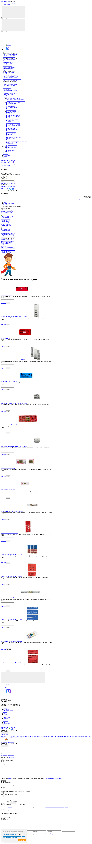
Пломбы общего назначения (13, 102)
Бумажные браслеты (11, 126)
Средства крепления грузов (10, 84)
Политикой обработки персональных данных (56, 807)
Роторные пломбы (7, 63)
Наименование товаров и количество (10, 800)
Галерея (5, 156)
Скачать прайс (4, 179)
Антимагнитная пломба (6, 295)
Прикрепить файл (5, 803)
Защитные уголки (10, 138)
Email (2, 796)
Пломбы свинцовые (8, 64)
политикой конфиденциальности (11, 834)
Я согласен (22, 840)
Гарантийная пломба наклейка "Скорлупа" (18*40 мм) (14, 403)
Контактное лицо (5, 801)
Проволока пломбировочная (10, 90)
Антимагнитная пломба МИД (8, 468)
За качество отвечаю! (6, 173)
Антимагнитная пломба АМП (8, 338)
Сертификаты (6, 155)
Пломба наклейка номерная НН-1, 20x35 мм (11, 554)
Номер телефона (5, 794)
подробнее (3, 303)
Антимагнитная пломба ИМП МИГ (9, 424)
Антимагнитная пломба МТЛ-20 (9, 381)
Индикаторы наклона (11, 142)
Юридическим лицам (11, 147)
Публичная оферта (17, 737)
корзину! (11, 757)
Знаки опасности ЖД (8, 94)
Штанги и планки (10, 133)
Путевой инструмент (8, 86)
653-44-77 (5, 162)
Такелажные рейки (11, 132)
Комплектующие (10, 139)
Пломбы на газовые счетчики (10, 76)
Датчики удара (10, 143)
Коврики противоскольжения (13, 137)
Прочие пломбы (7, 70)
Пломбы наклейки (8, 73)
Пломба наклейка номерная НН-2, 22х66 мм (11, 576)
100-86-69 (5, 160)
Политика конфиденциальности (23, 736)
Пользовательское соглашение (8, 736)
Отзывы (8, 148)
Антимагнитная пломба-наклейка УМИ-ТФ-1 (12, 511)
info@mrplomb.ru (5, 194)
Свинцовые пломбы (11, 110)
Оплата (5, 152)
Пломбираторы (7, 88)
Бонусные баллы (10, 150)
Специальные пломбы (11, 111)
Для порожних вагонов (9, 57)
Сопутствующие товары (12, 119)
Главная (5, 51)
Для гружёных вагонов (9, 55)
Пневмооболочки (10, 136)
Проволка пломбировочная (13, 123)
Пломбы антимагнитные (9, 75)
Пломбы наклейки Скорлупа (10, 80)
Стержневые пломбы (8, 68)
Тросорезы (6, 89)
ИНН (2, 793)
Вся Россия (12, 160)
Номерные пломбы (8, 62)
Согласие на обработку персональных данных (43, 736)
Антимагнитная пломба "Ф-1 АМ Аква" (10, 597)
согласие (10, 778)
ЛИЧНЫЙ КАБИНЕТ (6, 165)
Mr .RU (4, 172)
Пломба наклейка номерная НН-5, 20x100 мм (12, 662)
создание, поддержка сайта (7, 742)
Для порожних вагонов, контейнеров (15, 101)
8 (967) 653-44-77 (7, 4)
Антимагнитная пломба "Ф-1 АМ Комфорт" (11, 641)
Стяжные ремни (10, 130)
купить (8, 303)
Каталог (5, 97)
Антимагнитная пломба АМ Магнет (9, 533)
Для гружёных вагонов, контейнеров (15, 99)
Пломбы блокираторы (8, 95)
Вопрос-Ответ (6, 723)
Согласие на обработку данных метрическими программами (69, 736)
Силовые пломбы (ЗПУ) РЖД (13, 98)
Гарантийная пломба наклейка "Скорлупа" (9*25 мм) (14, 316)
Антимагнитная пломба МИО (8, 489)
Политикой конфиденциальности (53, 778)
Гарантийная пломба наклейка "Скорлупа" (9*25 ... (13, 359)
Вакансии (5, 718)
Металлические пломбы (9, 67)
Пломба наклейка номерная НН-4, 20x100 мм (12, 619)
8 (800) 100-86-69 (5, 1)
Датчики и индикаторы (9, 85)
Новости (8, 151)
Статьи (5, 719)
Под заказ (9, 649)
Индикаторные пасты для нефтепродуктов (16, 141)
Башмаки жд (9, 134)
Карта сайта (6, 725)
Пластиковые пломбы (8, 60)
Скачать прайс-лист (84, 199)
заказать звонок (4, 193)
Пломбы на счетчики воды (10, 77)
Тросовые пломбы (7, 66)
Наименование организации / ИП (9, 791)
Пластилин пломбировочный (10, 93)
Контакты (5, 158)
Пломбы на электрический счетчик (12, 79)
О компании (6, 146)
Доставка (5, 154)
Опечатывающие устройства (10, 92)
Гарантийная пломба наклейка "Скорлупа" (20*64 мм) (14, 446)
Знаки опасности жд (11, 128)
